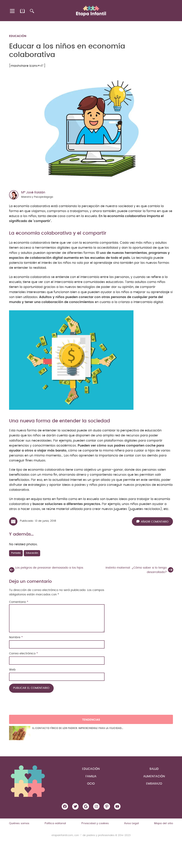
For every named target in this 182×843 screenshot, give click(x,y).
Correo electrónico (23, 653)
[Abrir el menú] (12, 11)
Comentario (18, 602)
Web (12, 669)
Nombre (16, 637)
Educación (17, 36)
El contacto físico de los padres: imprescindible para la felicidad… (77, 728)
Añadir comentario (154, 521)
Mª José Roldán (33, 192)
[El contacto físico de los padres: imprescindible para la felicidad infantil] (19, 733)
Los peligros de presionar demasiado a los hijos (49, 567)
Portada (16, 553)
